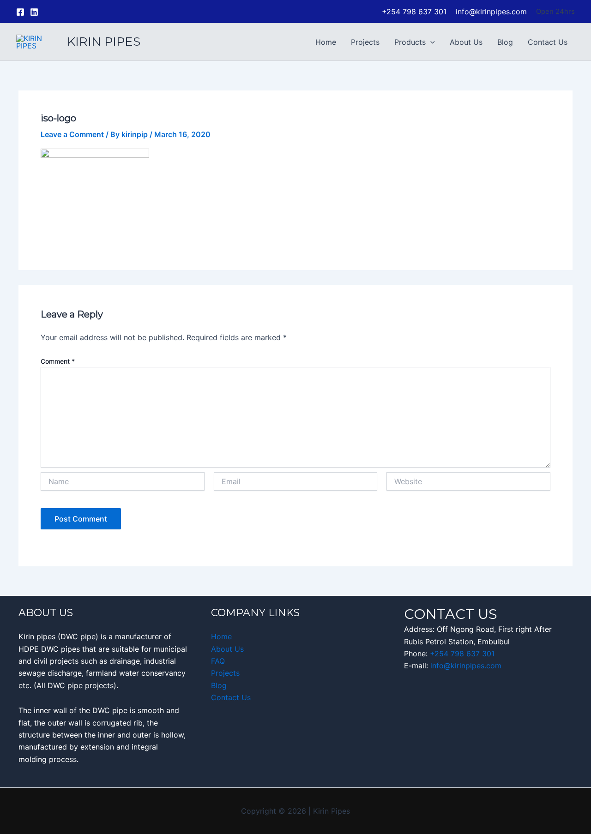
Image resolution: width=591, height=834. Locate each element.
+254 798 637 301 (462, 653)
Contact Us (547, 42)
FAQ (218, 661)
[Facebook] (20, 12)
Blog (505, 42)
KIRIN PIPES (103, 41)
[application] (430, 42)
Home (325, 42)
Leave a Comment (72, 134)
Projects (365, 42)
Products (410, 42)
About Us (466, 42)
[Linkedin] (34, 12)
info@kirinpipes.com (465, 665)
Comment (58, 361)
